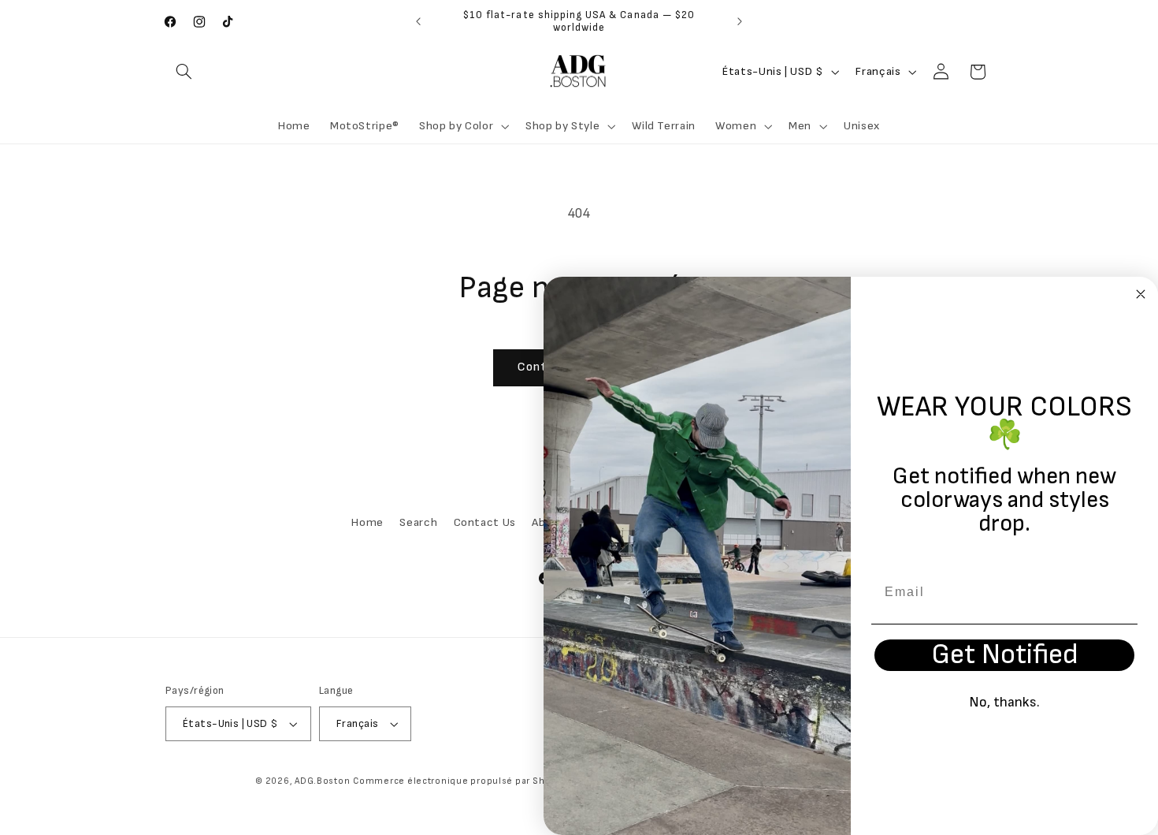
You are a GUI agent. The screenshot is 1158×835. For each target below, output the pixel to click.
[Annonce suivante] (739, 21)
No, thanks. (1004, 702)
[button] (183, 72)
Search (418, 522)
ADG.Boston (322, 781)
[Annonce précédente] (418, 21)
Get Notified (1004, 655)
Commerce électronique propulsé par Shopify (461, 781)
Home (367, 522)
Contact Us (485, 522)
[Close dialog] (1140, 294)
